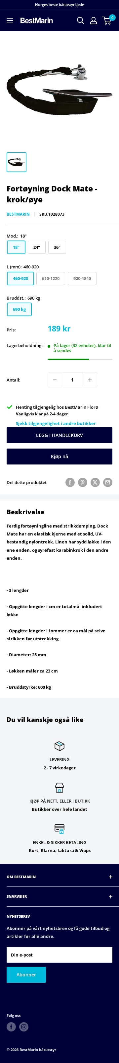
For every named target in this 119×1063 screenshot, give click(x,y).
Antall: (13, 380)
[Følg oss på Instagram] (23, 1026)
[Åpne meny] (10, 20)
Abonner (26, 974)
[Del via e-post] (107, 482)
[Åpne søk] (80, 20)
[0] (107, 21)
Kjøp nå (59, 456)
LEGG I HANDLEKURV (59, 435)
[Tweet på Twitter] (95, 482)
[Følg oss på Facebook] (11, 1026)
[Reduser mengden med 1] (55, 380)
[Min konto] (93, 20)
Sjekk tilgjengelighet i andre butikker (56, 423)
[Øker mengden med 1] (90, 380)
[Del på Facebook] (70, 482)
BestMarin (18, 214)
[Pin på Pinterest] (82, 482)
